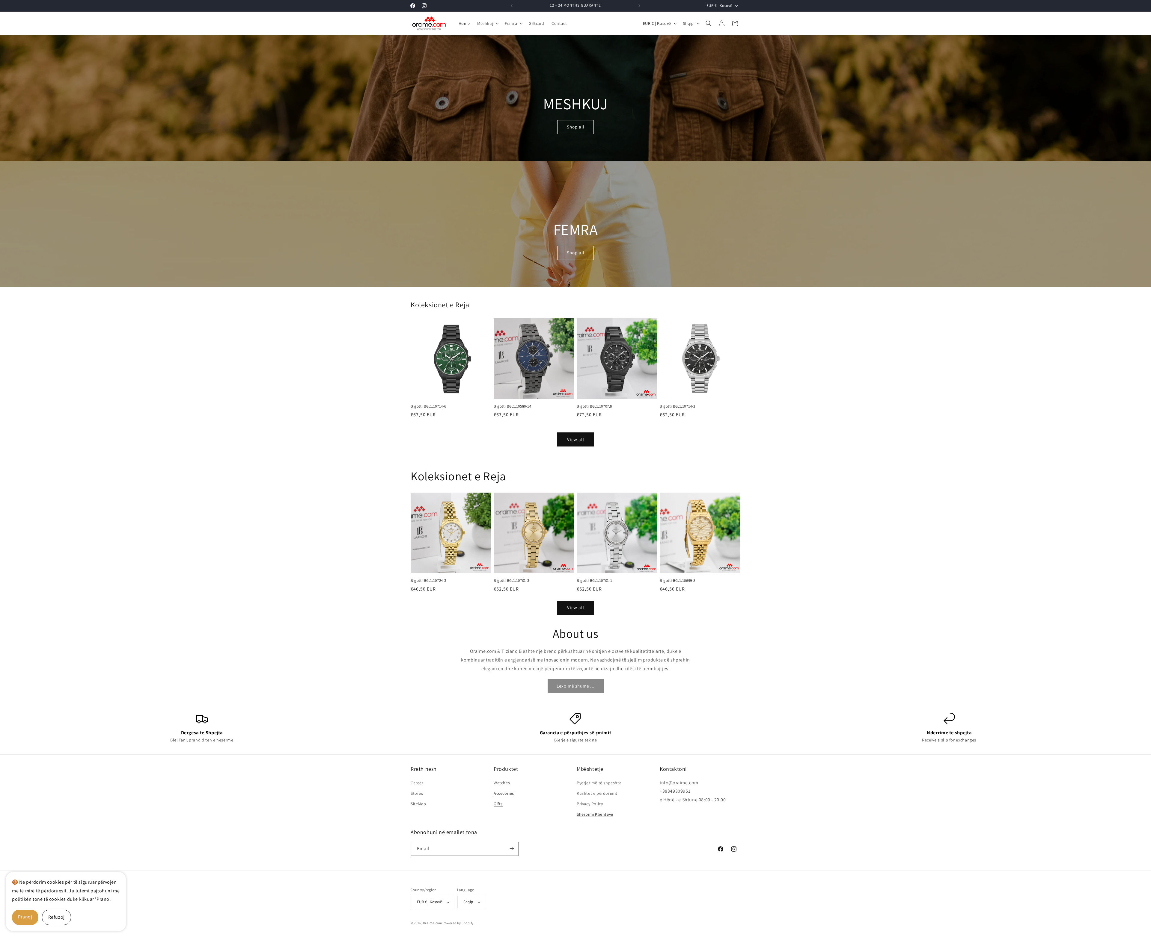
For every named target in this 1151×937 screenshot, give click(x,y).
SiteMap (418, 803)
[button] (487, 23)
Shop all (575, 127)
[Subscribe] (511, 848)
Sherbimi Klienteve (595, 814)
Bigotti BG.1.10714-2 (677, 406)
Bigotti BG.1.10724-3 (428, 580)
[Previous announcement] (511, 5)
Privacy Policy (590, 803)
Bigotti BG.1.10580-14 (512, 406)
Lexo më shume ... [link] (576, 686)
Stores (417, 793)
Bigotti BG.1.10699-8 (677, 580)
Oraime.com (432, 923)
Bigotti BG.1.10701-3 (511, 580)
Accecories (504, 793)
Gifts (498, 803)
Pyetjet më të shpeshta (599, 782)
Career (417, 782)
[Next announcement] (639, 5)
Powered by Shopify (458, 923)
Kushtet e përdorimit (597, 793)
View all (575, 439)
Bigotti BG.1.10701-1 (594, 580)
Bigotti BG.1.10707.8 (594, 406)
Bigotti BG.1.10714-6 (428, 406)
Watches (502, 782)
